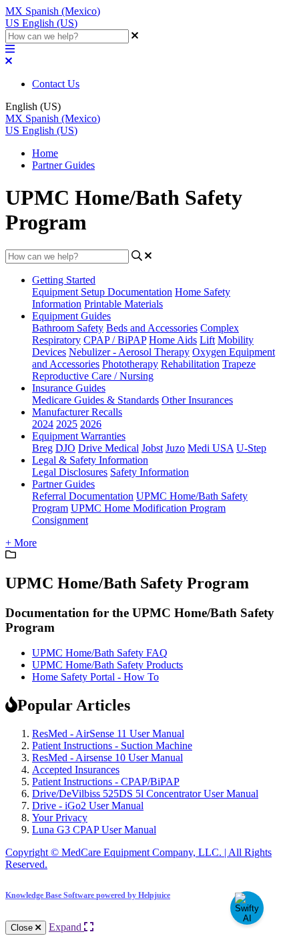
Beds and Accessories (152, 328)
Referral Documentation (82, 496)
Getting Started (63, 280)
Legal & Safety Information (90, 460)
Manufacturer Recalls (77, 412)
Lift (207, 340)
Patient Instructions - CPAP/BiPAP (106, 781)
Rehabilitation (190, 364)
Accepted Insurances (75, 769)
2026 (90, 424)
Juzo (175, 448)
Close (23, 928)
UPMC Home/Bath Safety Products (107, 664)
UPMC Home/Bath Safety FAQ (100, 652)
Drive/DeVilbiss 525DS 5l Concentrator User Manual (145, 793)
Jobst (152, 448)
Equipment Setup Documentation (102, 292)
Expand (66, 927)
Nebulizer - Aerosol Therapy (129, 352)
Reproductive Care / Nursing (93, 376)
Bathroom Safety (67, 328)
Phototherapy (130, 364)
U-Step (251, 448)
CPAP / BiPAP (114, 340)
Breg (42, 448)
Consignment (60, 520)
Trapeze (239, 364)
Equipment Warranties (78, 436)
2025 (66, 424)
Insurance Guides (68, 388)
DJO (65, 448)
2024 (42, 424)
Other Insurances (197, 400)
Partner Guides (63, 165)
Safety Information (149, 472)
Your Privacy (59, 817)
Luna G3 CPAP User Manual (94, 829)
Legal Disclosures (69, 472)
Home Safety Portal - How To (95, 676)
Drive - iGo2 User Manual (88, 805)
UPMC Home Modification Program (148, 508)
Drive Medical (108, 448)
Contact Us (55, 83)
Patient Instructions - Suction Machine (112, 745)
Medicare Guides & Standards (95, 400)
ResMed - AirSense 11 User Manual (108, 733)
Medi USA (211, 448)
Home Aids (173, 340)
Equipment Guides (71, 316)
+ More (21, 542)
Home (45, 153)
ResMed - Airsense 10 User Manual (107, 757)
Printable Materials (123, 304)
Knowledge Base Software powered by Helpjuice (87, 895)
